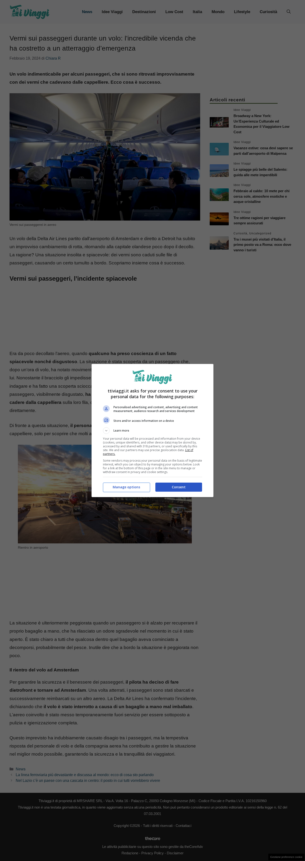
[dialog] (153, 430)
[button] (152, 430)
